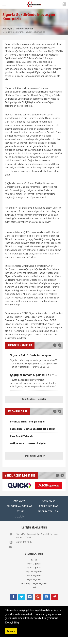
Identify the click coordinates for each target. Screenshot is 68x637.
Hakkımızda (48, 501)
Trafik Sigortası (34, 564)
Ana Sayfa (7, 29)
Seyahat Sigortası (34, 572)
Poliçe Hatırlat (48, 506)
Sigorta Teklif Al (48, 511)
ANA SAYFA (19, 501)
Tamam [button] (11, 631)
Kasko (34, 560)
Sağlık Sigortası (34, 580)
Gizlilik (19, 517)
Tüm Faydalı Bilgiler (34, 456)
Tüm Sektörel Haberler (34, 399)
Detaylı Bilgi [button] (12, 622)
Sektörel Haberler (24, 29)
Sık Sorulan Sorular (19, 506)
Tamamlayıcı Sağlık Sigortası (34, 584)
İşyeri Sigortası (34, 568)
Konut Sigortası (34, 576)
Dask (34, 588)
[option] (34, 362)
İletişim (19, 511)
